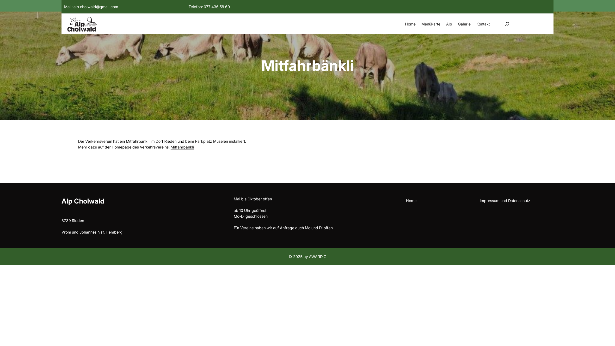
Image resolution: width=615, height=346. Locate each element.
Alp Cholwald (83, 201)
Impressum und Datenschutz (505, 200)
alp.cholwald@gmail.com (96, 6)
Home (411, 200)
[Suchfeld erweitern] (507, 24)
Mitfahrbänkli (182, 147)
